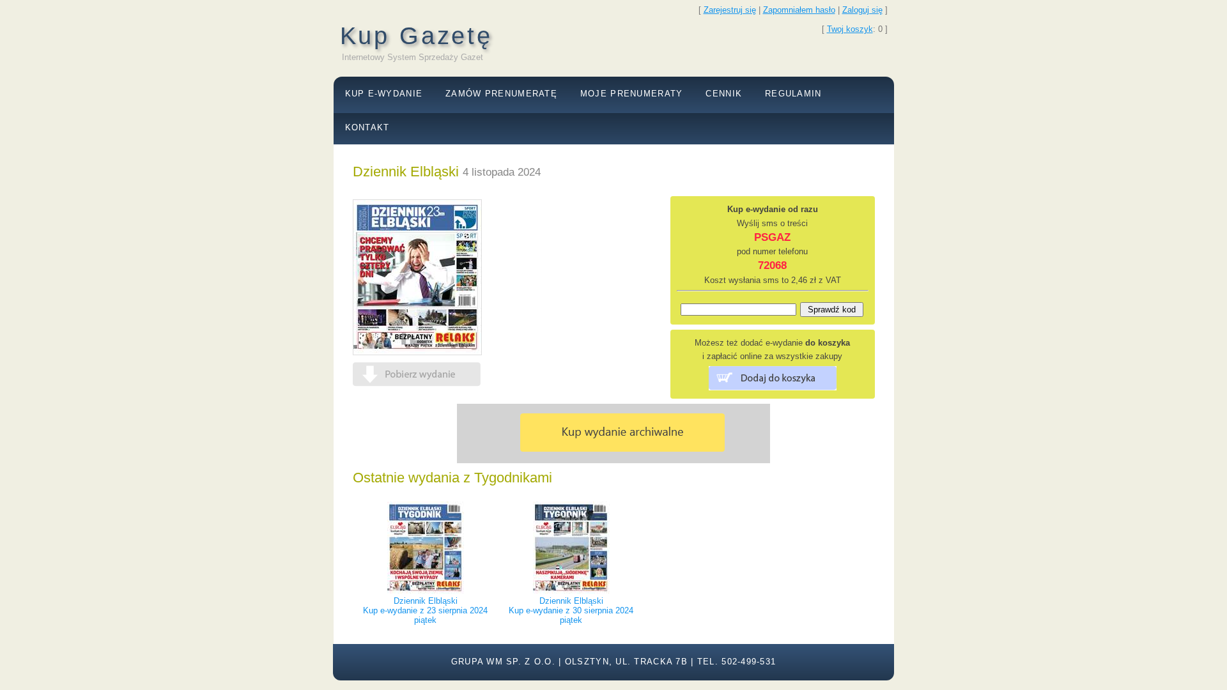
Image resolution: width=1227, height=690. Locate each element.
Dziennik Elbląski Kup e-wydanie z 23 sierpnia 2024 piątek (425, 610)
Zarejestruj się (730, 10)
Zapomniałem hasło (799, 10)
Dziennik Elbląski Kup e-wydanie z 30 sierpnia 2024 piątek (571, 610)
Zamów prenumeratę (501, 93)
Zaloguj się (862, 10)
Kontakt (367, 127)
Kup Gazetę (416, 35)
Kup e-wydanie (384, 93)
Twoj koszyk (850, 29)
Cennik (724, 93)
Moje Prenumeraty (631, 93)
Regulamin (793, 93)
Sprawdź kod (832, 309)
